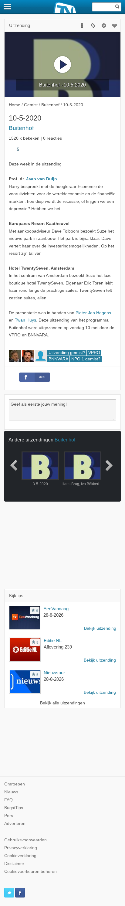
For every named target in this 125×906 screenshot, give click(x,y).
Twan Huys (25, 320)
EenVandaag (56, 608)
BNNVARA (58, 359)
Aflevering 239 (58, 646)
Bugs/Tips (13, 808)
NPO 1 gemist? (85, 359)
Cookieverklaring (20, 855)
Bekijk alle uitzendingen (62, 703)
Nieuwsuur (54, 672)
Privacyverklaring (20, 848)
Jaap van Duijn (41, 179)
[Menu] (7, 7)
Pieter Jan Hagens (93, 313)
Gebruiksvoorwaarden (25, 840)
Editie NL (53, 640)
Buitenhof (21, 128)
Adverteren (14, 823)
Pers (8, 815)
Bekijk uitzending (100, 628)
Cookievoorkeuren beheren (30, 871)
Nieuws (11, 792)
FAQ (8, 800)
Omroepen (14, 784)
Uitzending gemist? (67, 352)
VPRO (94, 352)
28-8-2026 (53, 615)
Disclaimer (14, 863)
